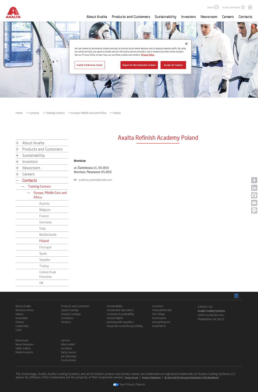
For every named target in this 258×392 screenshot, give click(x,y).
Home (19, 112)
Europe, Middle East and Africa (88, 112)
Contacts (245, 16)
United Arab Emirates (47, 274)
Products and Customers (131, 16)
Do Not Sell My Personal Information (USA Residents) (192, 377)
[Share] (254, 180)
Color (18, 329)
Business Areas (24, 310)
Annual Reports (161, 322)
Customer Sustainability (120, 314)
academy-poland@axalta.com (95, 179)
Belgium (45, 210)
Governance (159, 318)
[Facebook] (254, 195)
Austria (44, 203)
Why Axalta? (68, 344)
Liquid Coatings (70, 310)
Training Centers (55, 112)
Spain (43, 253)
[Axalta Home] (15, 13)
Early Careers (68, 352)
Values (19, 314)
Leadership (22, 325)
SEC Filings (158, 314)
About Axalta (97, 16)
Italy (42, 228)
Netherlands (47, 235)
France (44, 216)
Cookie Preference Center (90, 65)
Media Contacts (24, 352)
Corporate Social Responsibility (125, 325)
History (19, 322)
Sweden (44, 260)
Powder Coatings (71, 314)
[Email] (254, 203)
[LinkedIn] (254, 188)
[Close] (186, 44)
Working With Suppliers (120, 322)
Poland (44, 241)
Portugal (45, 247)
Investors (188, 16)
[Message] (254, 210)
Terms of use (131, 377)
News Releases (24, 344)
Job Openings (68, 356)
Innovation (21, 318)
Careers (228, 16)
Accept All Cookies (173, 65)
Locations (66, 348)
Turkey (44, 266)
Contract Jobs (68, 360)
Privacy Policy (147, 55)
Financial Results (162, 310)
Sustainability (165, 16)
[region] (130, 56)
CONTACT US (205, 306)
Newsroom (209, 16)
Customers (67, 318)
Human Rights (115, 318)
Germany (45, 222)
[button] (216, 7)
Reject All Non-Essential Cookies (139, 65)
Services (66, 322)
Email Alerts (159, 325)
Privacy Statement (151, 377)
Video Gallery (23, 348)
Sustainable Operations (120, 310)
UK (41, 283)
